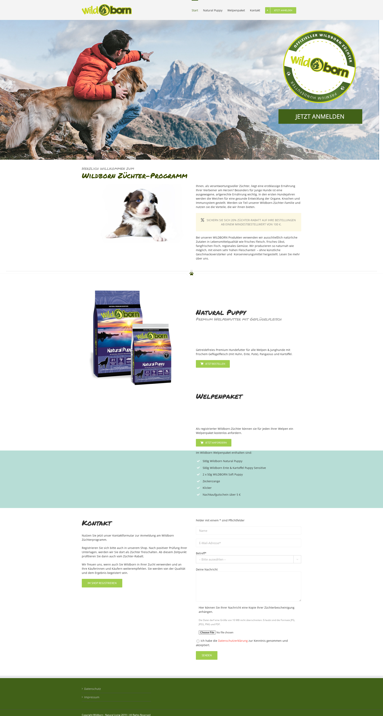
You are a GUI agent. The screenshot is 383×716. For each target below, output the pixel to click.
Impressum (91, 697)
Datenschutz (92, 689)
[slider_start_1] (189, 21)
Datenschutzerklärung (233, 641)
